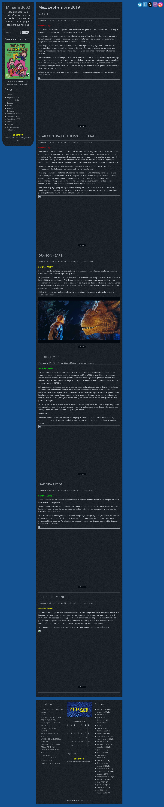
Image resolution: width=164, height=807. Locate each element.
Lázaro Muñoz (70, 363)
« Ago (69, 754)
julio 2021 (101, 717)
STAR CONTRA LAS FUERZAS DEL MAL (66, 136)
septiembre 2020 (104, 744)
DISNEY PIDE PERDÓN (50, 763)
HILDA (43, 725)
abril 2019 (101, 790)
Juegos (10, 103)
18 (75, 741)
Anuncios (10, 94)
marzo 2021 (102, 728)
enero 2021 (102, 733)
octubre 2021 (102, 714)
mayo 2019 (101, 787)
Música (10, 108)
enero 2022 (102, 712)
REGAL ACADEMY (48, 747)
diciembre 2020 (103, 736)
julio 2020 (101, 749)
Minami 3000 (18, 7)
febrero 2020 (102, 763)
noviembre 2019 (104, 771)
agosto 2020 (102, 747)
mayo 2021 (101, 723)
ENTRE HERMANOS (52, 597)
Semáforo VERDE (14, 119)
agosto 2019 (102, 779)
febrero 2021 (102, 731)
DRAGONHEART (50, 255)
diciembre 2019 (103, 768)
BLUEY (43, 714)
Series (9, 121)
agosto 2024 (102, 709)
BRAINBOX (45, 755)
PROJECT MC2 (48, 357)
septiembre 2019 (104, 776)
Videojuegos (12, 130)
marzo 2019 (102, 793)
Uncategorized (13, 127)
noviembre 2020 (104, 739)
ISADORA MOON (50, 484)
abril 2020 (101, 757)
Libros (9, 105)
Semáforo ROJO (13, 116)
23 (68, 745)
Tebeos (10, 124)
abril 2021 (101, 725)
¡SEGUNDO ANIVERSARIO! (51, 744)
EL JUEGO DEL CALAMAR (51, 717)
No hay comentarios (85, 20)
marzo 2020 (102, 760)
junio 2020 (101, 752)
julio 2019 (101, 782)
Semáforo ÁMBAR (14, 113)
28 (86, 745)
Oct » (75, 754)
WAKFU (43, 14)
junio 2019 (101, 784)
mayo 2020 (101, 755)
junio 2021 (101, 720)
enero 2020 (102, 766)
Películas (10, 111)
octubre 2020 (102, 741)
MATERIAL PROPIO (49, 757)
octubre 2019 (102, 774)
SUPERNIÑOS (46, 760)
